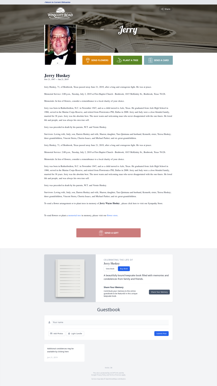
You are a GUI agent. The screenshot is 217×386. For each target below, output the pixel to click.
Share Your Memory (159, 292)
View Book (110, 268)
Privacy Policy (101, 375)
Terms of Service (115, 375)
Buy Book (124, 268)
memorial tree (74, 215)
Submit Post (161, 333)
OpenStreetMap (111, 379)
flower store (112, 215)
